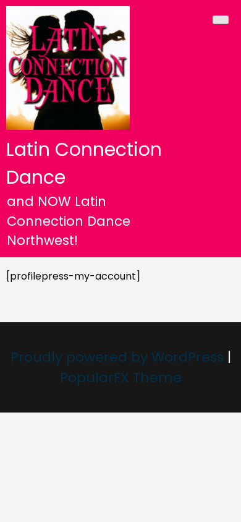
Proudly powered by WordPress (119, 357)
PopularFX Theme (121, 377)
